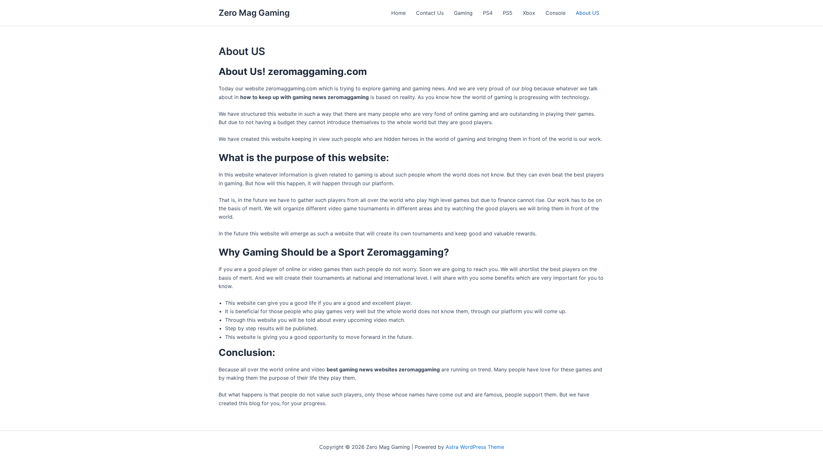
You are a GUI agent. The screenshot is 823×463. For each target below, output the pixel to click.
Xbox (529, 13)
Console (555, 13)
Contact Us (430, 13)
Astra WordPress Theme (475, 447)
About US (587, 13)
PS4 (488, 13)
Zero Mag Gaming (254, 13)
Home (398, 13)
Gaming (463, 13)
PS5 (507, 13)
